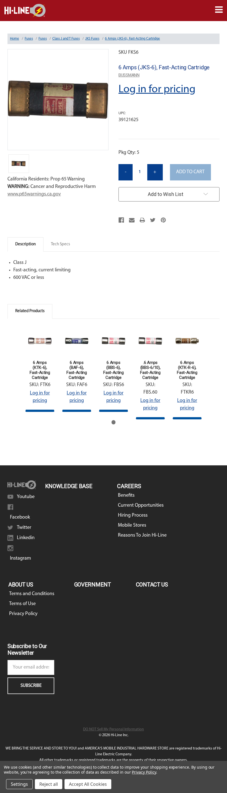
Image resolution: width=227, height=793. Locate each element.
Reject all (48, 784)
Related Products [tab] (30, 311)
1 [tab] (114, 422)
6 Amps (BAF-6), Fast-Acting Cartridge (76, 370)
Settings (19, 784)
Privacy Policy (23, 613)
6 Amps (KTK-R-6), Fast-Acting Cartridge (187, 370)
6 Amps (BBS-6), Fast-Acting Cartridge (113, 370)
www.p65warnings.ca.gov (34, 194)
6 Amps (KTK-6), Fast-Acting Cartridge (40, 370)
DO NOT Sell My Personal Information (113, 729)
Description (25, 244)
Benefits (126, 495)
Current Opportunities (141, 505)
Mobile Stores (132, 525)
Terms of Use (22, 603)
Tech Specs (60, 244)
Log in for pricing (156, 89)
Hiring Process (133, 515)
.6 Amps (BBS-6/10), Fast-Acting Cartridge (150, 370)
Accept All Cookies (88, 784)
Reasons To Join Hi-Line (142, 535)
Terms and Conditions (31, 593)
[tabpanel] (40, 369)
